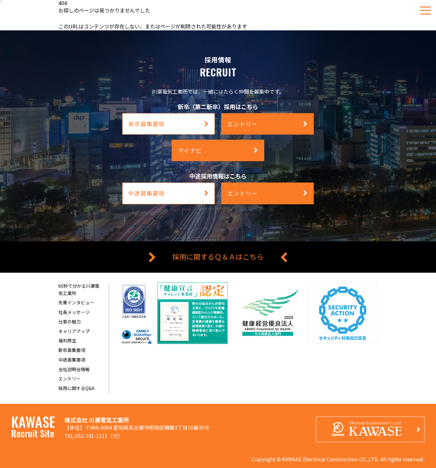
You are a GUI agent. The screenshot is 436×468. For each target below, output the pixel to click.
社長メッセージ (74, 312)
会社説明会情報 (74, 369)
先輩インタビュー (76, 302)
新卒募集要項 (71, 350)
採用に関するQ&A (76, 388)
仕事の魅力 (69, 321)
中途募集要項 (71, 359)
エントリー (69, 378)
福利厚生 (67, 340)
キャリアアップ (74, 331)
